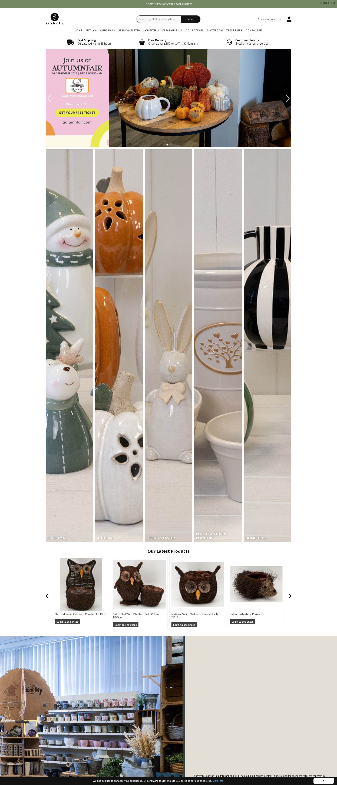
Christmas (107, 30)
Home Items (151, 30)
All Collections (192, 30)
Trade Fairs (234, 30)
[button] (164, 145)
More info (218, 780)
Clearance (169, 30)
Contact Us (254, 30)
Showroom (215, 30)
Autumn (91, 30)
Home (78, 30)
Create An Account (270, 19)
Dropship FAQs (327, 2)
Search (190, 19)
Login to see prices (67, 624)
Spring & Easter (129, 30)
